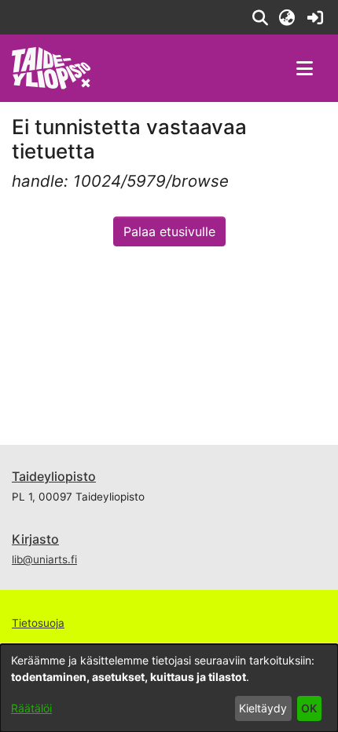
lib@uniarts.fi (44, 559)
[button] (260, 17)
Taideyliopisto (54, 476)
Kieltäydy (263, 708)
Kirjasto (35, 539)
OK (309, 708)
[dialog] (169, 688)
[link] (314, 17)
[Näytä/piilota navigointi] (304, 68)
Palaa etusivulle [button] (169, 231)
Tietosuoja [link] (38, 623)
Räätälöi (31, 708)
